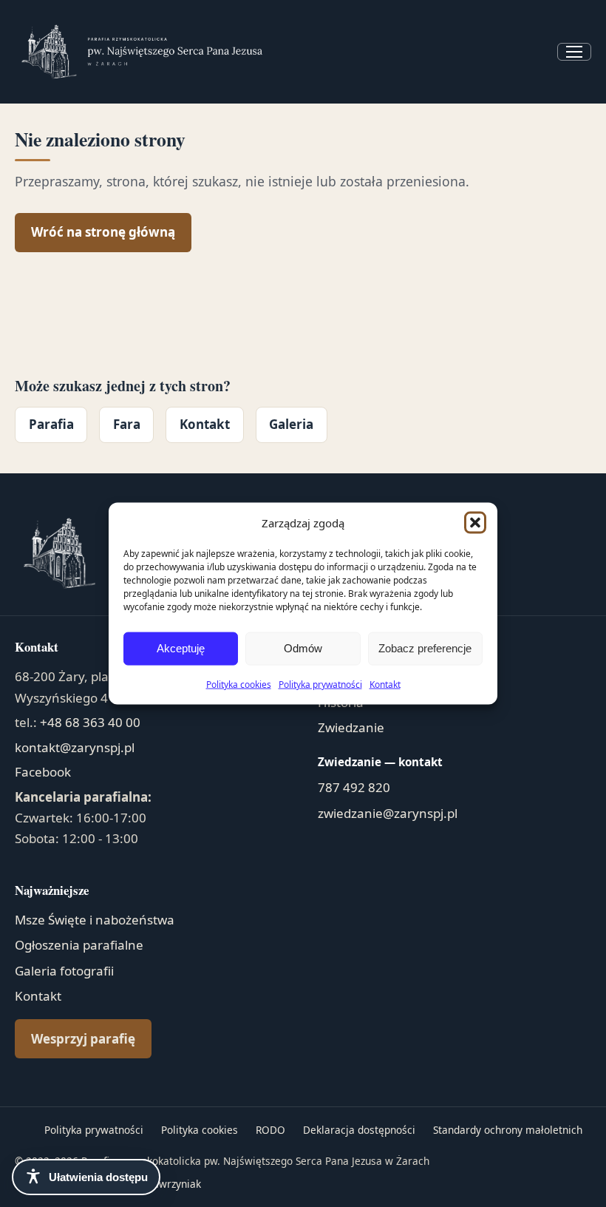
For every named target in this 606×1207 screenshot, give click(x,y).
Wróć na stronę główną (103, 231)
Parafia (51, 424)
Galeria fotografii (64, 970)
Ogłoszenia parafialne (79, 944)
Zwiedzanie (351, 727)
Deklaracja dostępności (359, 1130)
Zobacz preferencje (424, 648)
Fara (126, 424)
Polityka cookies (238, 683)
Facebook (43, 771)
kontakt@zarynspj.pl (75, 747)
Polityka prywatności (320, 683)
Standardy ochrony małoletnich (507, 1130)
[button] (475, 522)
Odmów (303, 648)
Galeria (291, 424)
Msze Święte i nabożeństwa (94, 919)
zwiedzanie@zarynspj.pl (387, 813)
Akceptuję (181, 648)
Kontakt (385, 683)
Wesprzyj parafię (83, 1038)
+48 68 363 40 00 (90, 722)
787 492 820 (354, 787)
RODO (270, 1130)
